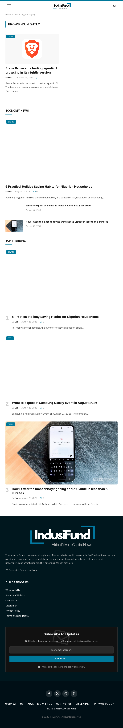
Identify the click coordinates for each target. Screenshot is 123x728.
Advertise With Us (15, 595)
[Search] (114, 5)
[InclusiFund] (61, 6)
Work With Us (12, 590)
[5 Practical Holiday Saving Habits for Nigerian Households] (61, 150)
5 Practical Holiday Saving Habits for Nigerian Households (48, 187)
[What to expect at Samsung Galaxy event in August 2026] (14, 210)
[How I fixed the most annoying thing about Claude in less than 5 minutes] (14, 226)
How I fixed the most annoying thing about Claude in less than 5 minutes (67, 221)
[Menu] (9, 5)
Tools (10, 37)
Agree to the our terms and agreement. (63, 667)
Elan (10, 77)
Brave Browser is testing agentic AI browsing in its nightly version (31, 70)
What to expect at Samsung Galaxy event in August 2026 (58, 205)
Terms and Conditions (17, 615)
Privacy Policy (12, 610)
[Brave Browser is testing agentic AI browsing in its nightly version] (32, 49)
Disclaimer (11, 605)
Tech (10, 338)
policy (71, 667)
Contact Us (11, 600)
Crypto (11, 122)
